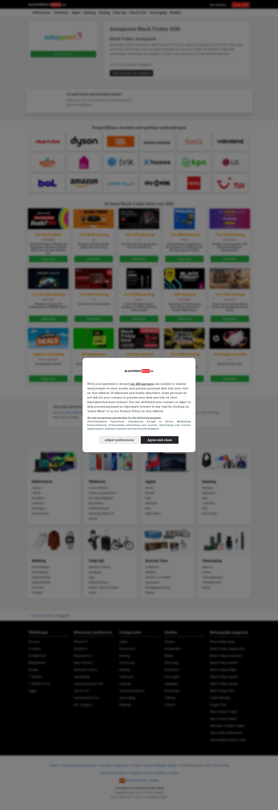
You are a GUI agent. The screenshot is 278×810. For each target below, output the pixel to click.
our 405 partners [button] (142, 384)
